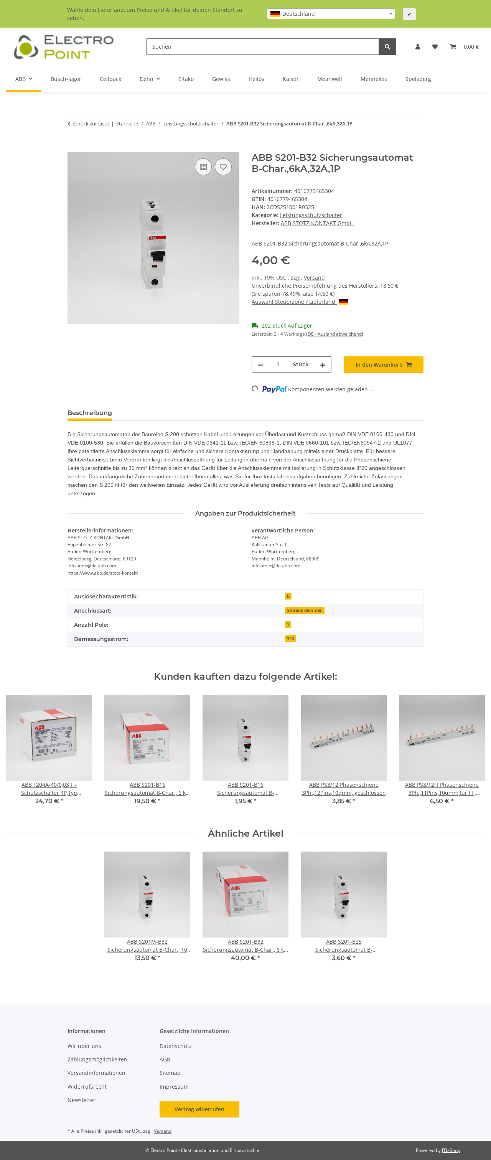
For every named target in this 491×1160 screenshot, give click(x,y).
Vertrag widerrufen (199, 1109)
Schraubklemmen (305, 610)
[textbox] (331, 14)
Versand (314, 277)
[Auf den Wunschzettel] (223, 166)
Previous (19, 755)
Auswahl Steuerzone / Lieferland (294, 301)
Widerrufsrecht (87, 1086)
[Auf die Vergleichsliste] (203, 166)
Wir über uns (84, 1046)
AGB (165, 1059)
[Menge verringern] (260, 364)
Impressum (174, 1086)
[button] (417, 46)
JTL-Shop (451, 1150)
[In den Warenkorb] (74, 148)
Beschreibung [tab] (90, 413)
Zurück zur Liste (91, 123)
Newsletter (82, 1100)
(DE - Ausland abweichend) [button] (334, 334)
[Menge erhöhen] (322, 364)
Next (472, 755)
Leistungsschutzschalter (311, 215)
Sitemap (170, 1072)
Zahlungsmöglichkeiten (97, 1059)
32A (290, 638)
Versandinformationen (96, 1072)
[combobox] (331, 13)
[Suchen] (387, 46)
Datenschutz (176, 1046)
